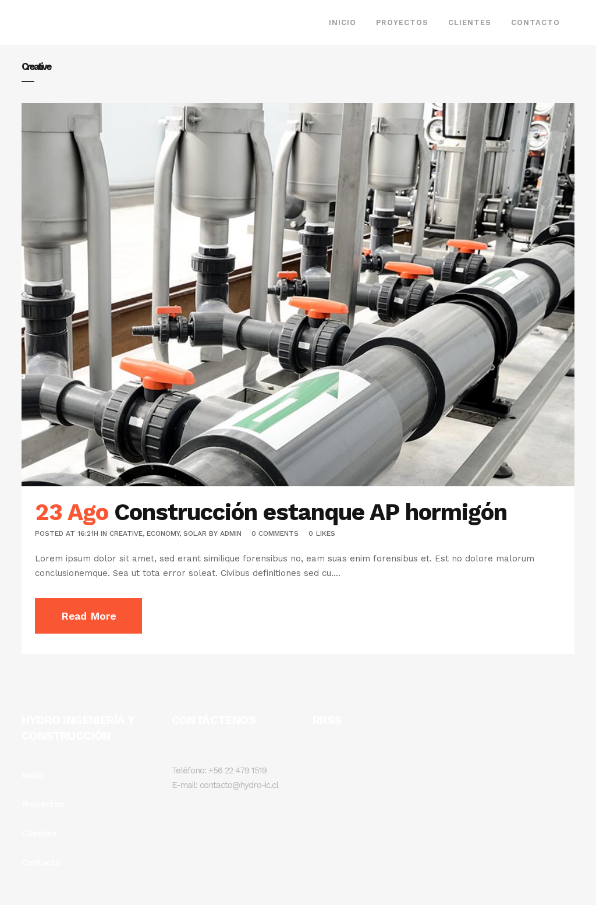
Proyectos (43, 803)
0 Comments (275, 533)
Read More (88, 616)
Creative (126, 533)
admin (231, 533)
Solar (195, 533)
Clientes (39, 833)
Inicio (32, 774)
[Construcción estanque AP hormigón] (298, 294)
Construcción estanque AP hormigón (310, 512)
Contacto (41, 862)
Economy (163, 533)
